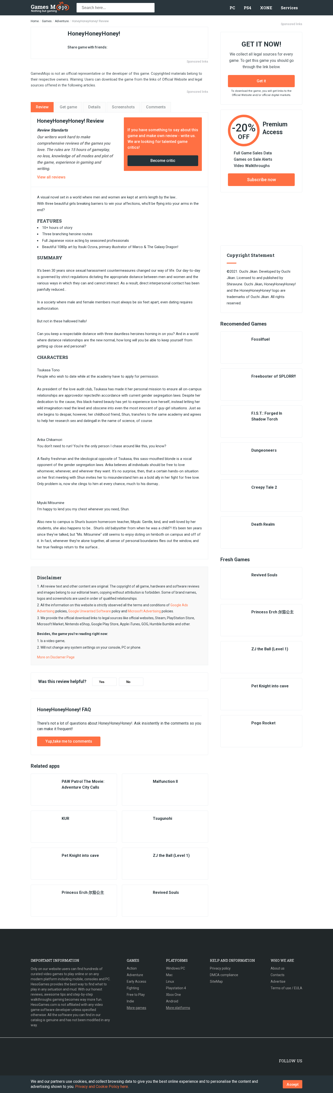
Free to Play (136, 995)
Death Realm (263, 524)
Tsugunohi (162, 818)
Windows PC (175, 968)
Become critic (162, 160)
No (128, 682)
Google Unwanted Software (89, 611)
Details (94, 107)
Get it (261, 81)
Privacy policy (220, 968)
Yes (101, 682)
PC (232, 7)
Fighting (133, 988)
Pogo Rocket (263, 723)
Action (132, 968)
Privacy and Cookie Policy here (101, 1086)
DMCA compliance (224, 975)
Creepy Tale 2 (264, 487)
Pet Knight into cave (80, 855)
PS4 (247, 7)
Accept (292, 1084)
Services (289, 7)
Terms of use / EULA (286, 988)
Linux (170, 981)
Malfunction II (165, 781)
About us (277, 968)
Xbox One (173, 995)
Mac (169, 975)
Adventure (62, 21)
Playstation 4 (176, 988)
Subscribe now (261, 179)
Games (47, 21)
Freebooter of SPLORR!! (273, 376)
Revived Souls (166, 892)
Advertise (278, 981)
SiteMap (216, 981)
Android (172, 1001)
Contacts (277, 975)
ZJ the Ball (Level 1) (171, 855)
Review (42, 107)
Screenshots (123, 107)
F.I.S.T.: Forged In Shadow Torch (266, 416)
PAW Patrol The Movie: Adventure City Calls (83, 784)
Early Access (136, 981)
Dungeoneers (264, 450)
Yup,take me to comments (68, 741)
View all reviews (51, 177)
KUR (65, 818)
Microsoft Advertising (144, 611)
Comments (156, 107)
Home (35, 21)
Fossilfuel (260, 339)
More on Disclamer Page (56, 657)
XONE (266, 7)
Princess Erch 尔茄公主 (83, 892)
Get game (68, 107)
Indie (130, 1001)
